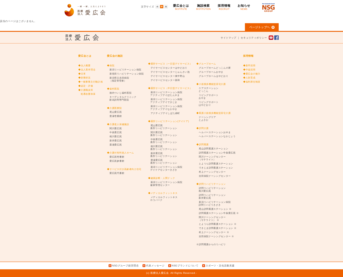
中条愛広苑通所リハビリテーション (162, 141)
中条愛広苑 (114, 132)
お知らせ (244, 7)
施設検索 (203, 7)
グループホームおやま (209, 72)
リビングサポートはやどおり (207, 103)
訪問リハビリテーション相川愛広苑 (211, 189)
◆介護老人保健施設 (118, 124)
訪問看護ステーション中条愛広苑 (215, 153)
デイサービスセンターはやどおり (167, 68)
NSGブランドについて (185, 265)
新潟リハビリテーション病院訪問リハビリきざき (213, 203)
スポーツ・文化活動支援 (220, 265)
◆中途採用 (249, 69)
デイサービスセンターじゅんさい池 (169, 72)
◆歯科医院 (113, 89)
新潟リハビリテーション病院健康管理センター (165, 183)
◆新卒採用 (249, 65)
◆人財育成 (249, 77)
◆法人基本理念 (86, 69)
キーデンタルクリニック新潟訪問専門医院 (121, 98)
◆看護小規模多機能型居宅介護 (213, 113)
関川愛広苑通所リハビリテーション (162, 134)
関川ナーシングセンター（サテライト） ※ (211, 218)
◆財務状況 (84, 77)
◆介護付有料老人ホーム (120, 153)
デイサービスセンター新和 (164, 80)
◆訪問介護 (202, 128)
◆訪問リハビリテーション (211, 184)
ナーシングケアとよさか (206, 118)
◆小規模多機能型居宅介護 (211, 84)
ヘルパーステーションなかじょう (215, 136)
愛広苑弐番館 (115, 173)
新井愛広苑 (114, 140)
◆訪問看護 (202, 144)
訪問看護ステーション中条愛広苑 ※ (217, 213)
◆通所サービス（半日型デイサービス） (170, 88)
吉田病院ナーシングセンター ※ (215, 236)
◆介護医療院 (114, 108)
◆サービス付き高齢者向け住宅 (124, 169)
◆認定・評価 (85, 86)
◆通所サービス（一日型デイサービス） (170, 64)
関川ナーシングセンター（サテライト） (211, 158)
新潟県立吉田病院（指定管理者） (118, 79)
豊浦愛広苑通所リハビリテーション (162, 161)
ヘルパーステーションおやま (213, 132)
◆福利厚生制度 (251, 82)
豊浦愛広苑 (114, 145)
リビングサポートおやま (207, 96)
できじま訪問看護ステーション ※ (216, 228)
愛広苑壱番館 (115, 157)
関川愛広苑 (114, 128)
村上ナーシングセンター (211, 172)
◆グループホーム (206, 64)
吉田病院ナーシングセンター (213, 176)
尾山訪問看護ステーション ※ (214, 209)
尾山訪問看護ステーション (212, 148)
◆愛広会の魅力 (251, 74)
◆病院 (110, 65)
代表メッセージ (155, 265)
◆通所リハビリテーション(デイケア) (168, 121)
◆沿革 (82, 74)
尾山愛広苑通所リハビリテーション (162, 127)
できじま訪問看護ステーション (214, 168)
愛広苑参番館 (115, 161)
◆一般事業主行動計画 (90, 82)
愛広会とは (181, 7)
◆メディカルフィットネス (162, 193)
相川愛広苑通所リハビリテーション (162, 147)
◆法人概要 (84, 65)
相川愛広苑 (114, 136)
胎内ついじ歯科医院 (119, 93)
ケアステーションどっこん (207, 89)
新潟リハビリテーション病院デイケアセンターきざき (165, 168)
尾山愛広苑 (114, 112)
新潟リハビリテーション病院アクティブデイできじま (165, 100)
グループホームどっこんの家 (213, 68)
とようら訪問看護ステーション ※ (216, 224)
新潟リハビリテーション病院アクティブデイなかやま (165, 107)
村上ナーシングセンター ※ (212, 232)
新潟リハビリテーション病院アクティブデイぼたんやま (165, 94)
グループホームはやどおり (212, 76)
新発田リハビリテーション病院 (125, 74)
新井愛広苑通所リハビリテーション (162, 154)
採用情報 (224, 7)
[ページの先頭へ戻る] (262, 29)
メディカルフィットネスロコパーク (162, 198)
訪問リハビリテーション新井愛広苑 (211, 196)
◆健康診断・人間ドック (161, 178)
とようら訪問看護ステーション (214, 163)
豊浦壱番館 (114, 116)
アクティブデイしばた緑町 (164, 113)
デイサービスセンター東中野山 (166, 76)
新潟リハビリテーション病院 (124, 69)
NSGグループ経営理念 (125, 265)
